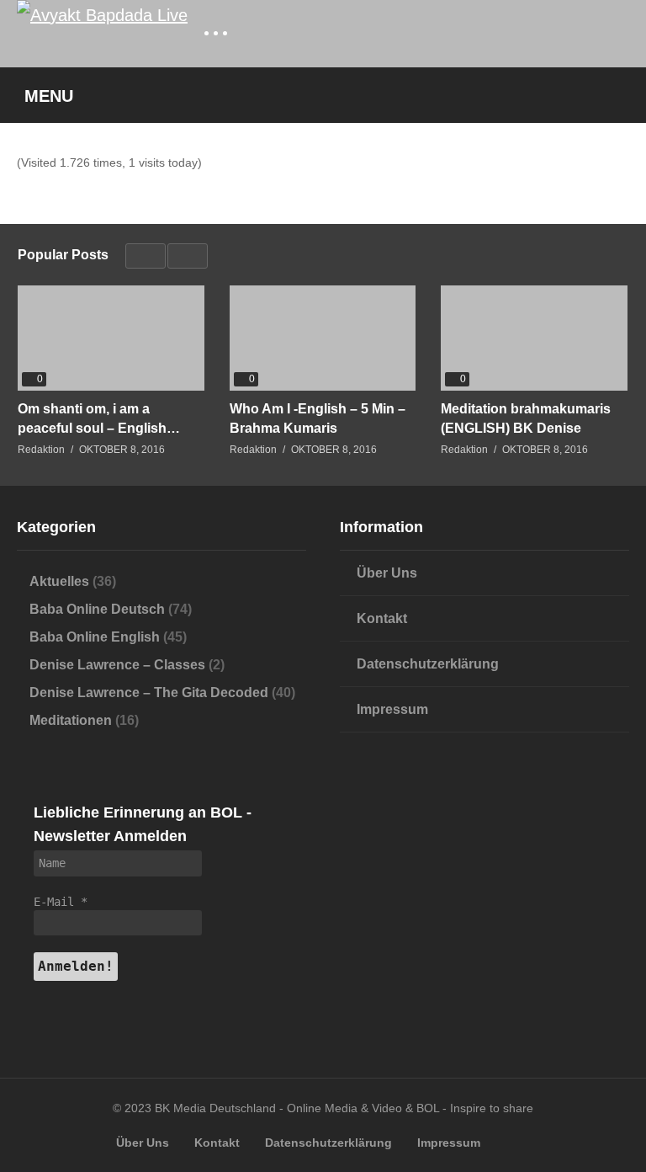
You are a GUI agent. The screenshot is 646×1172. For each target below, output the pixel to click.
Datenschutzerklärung (428, 664)
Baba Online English (94, 637)
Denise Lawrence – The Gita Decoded (148, 692)
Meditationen (70, 720)
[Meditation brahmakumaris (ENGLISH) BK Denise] (534, 338)
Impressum (392, 709)
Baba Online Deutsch (97, 609)
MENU (48, 96)
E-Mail (60, 901)
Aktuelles (59, 581)
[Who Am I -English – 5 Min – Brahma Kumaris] (323, 338)
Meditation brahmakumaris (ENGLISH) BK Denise (526, 418)
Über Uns (387, 573)
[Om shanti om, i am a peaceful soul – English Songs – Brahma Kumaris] (111, 338)
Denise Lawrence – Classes (117, 665)
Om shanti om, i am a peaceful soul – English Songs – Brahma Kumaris (100, 419)
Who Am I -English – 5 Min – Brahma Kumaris (317, 418)
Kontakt (382, 618)
